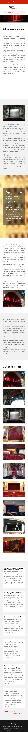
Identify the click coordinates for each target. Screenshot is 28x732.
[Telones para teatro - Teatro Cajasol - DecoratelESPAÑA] (14, 497)
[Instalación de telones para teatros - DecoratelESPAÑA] (14, 423)
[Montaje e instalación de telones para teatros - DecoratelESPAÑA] (14, 552)
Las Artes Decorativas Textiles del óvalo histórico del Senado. (13, 569)
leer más (6, 585)
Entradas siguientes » (19, 713)
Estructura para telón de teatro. (12, 641)
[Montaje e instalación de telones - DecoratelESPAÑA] (14, 478)
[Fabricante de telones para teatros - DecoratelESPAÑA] (14, 386)
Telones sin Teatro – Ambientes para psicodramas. (12, 593)
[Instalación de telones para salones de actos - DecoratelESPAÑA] (14, 515)
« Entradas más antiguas (9, 711)
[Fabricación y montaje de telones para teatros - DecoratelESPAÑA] (14, 404)
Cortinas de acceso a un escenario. (13, 690)
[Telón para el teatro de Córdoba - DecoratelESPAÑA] (14, 441)
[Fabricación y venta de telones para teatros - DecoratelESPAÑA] (14, 460)
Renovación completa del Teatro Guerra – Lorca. (13, 617)
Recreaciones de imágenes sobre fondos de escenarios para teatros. (13, 666)
